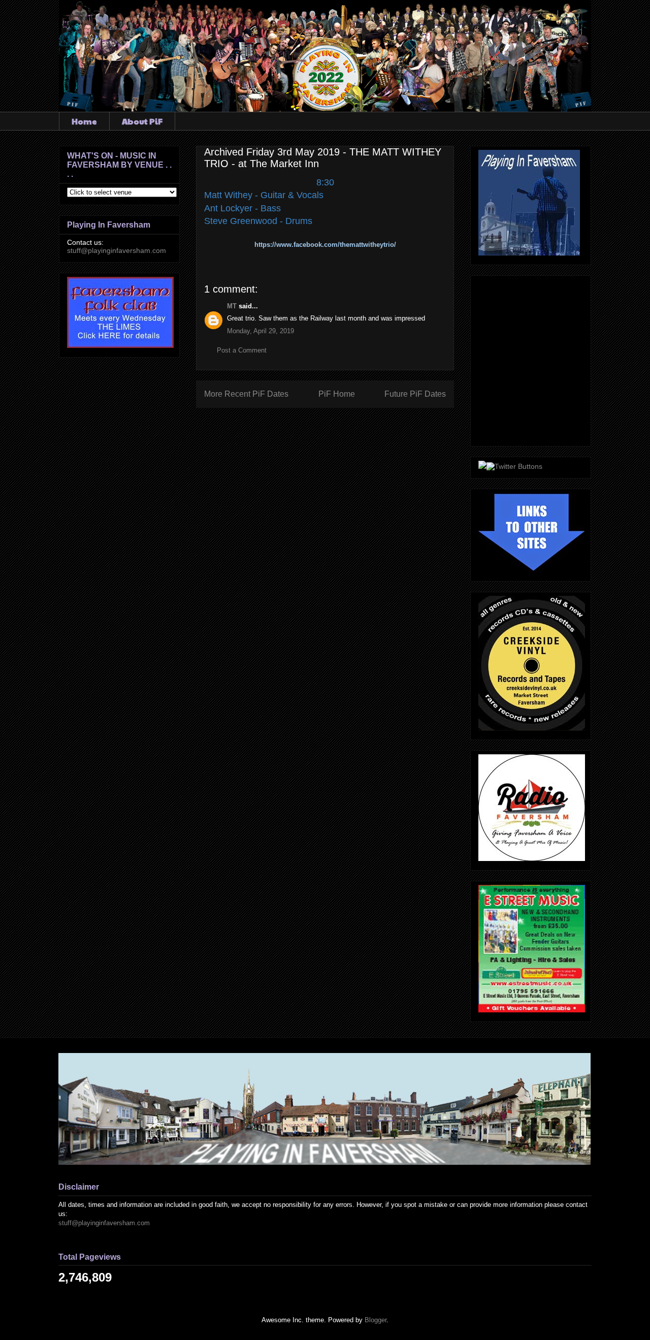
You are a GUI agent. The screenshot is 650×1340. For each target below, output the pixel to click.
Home (84, 121)
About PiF (142, 121)
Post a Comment (242, 350)
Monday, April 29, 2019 (260, 331)
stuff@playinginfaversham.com (116, 250)
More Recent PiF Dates (246, 394)
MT (232, 306)
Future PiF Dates (415, 394)
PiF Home (336, 394)
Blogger (375, 1320)
